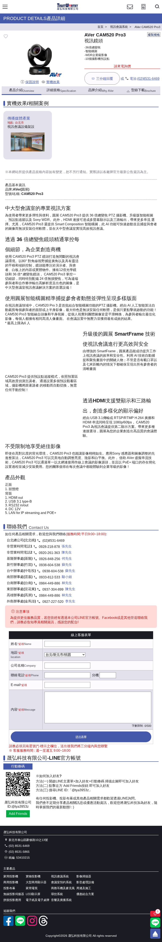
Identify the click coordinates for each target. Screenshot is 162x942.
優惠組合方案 (85, 894)
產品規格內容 (39, 172)
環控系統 (57, 894)
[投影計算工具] (143, 10)
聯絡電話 (17, 675)
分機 (95, 675)
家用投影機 (10, 876)
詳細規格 (61, 90)
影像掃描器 (83, 876)
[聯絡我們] (130, 10)
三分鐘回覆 (104, 78)
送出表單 (81, 737)
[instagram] (32, 924)
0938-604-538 (49, 565)
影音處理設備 (85, 882)
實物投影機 (33, 876)
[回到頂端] (155, 934)
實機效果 (53, 82)
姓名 (14, 644)
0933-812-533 (49, 577)
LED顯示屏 (33, 894)
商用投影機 (10, 882)
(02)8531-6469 (148, 78)
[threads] (44, 924)
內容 (14, 709)
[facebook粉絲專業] (8, 924)
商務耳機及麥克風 (63, 888)
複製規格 (154, 34)
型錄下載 (143, 90)
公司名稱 (17, 665)
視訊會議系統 (60, 876)
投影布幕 (9, 888)
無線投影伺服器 (13, 894)
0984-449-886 (49, 583)
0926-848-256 (49, 559)
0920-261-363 (49, 553)
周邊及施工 (83, 888)
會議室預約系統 (61, 882)
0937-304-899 (52, 589)
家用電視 (32, 888)
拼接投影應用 (12, 900)
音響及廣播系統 (61, 900)
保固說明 (32, 82)
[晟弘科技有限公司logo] (67, 9)
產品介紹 (21, 90)
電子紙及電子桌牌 (37, 900)
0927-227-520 (52, 601)
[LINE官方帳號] (20, 924)
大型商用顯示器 (36, 882)
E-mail (15, 685)
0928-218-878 (49, 546)
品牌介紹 (100, 90)
